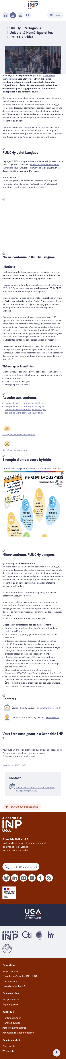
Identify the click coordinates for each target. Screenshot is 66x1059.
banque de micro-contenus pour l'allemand (25, 403)
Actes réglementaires (14, 1027)
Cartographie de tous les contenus (18, 434)
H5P (54, 317)
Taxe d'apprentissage (14, 985)
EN (20, 15)
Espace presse (10, 1004)
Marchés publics (11, 1022)
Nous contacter (10, 971)
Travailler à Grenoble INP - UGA (19, 976)
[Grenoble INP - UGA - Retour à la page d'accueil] (33, 5)
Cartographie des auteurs (14, 450)
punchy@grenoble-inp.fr (49, 707)
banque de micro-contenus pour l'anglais (24, 406)
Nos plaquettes (10, 999)
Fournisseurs (9, 981)
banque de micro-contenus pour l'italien (24, 412)
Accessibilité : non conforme (18, 1032)
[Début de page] (58, 1053)
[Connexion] (5, 15)
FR (13, 15)
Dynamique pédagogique (24, 806)
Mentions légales (11, 1017)
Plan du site (9, 1046)
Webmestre (8, 1051)
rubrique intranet (26, 756)
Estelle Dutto (52, 717)
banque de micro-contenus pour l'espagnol (25, 409)
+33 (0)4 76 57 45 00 (24, 866)
